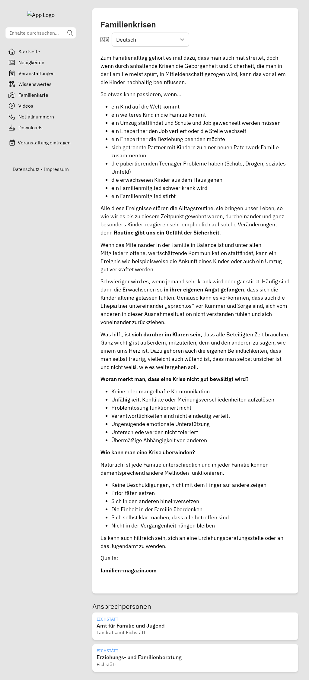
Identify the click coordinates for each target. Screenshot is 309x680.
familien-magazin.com (128, 570)
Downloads (30, 127)
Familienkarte (33, 95)
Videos (25, 106)
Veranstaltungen (36, 73)
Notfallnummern (36, 117)
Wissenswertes (35, 84)
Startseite (29, 52)
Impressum (56, 169)
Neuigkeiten (31, 62)
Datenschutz (26, 169)
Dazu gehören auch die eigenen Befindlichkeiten (208, 350)
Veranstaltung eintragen (44, 143)
